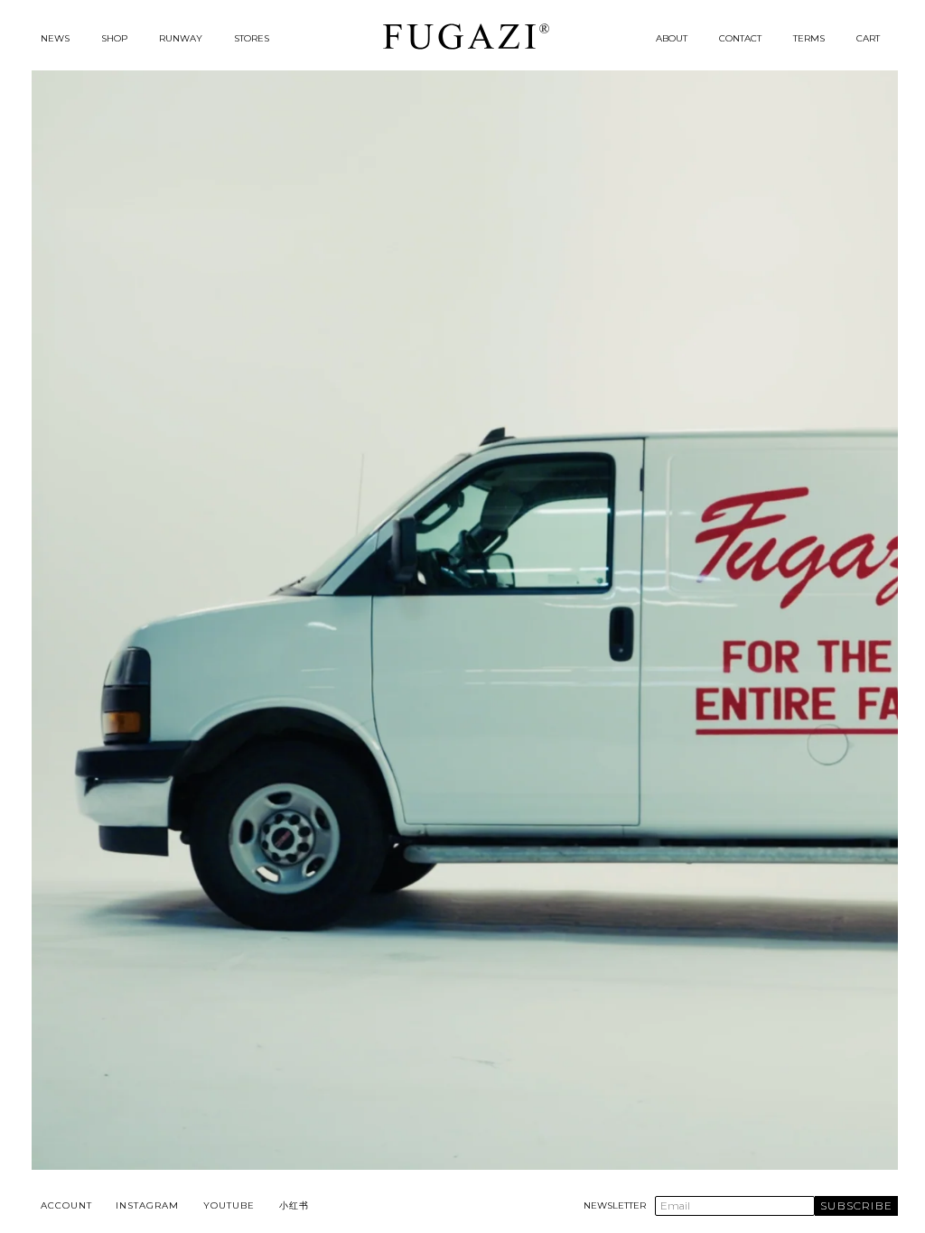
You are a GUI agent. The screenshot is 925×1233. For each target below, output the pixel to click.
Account (66, 1205)
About (671, 38)
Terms (809, 38)
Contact (740, 38)
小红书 (294, 1205)
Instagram (147, 1205)
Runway (180, 38)
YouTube (229, 1205)
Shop (114, 38)
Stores (251, 38)
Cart (868, 38)
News (55, 38)
